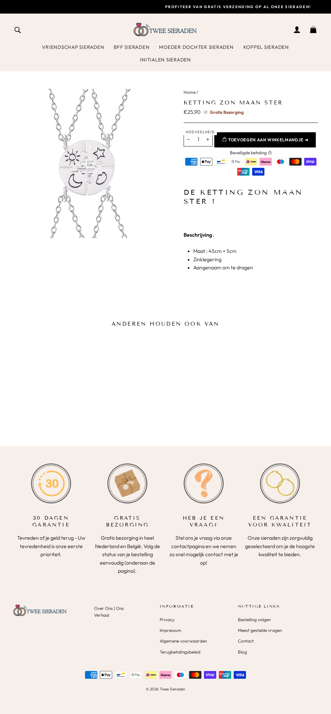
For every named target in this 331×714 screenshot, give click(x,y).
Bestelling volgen (254, 619)
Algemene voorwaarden (183, 641)
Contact (246, 641)
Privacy (167, 619)
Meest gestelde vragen (260, 630)
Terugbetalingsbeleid (180, 652)
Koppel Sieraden (266, 47)
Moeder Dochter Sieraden (196, 47)
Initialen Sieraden (165, 60)
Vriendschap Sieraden (73, 47)
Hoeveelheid (200, 132)
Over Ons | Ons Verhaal (109, 611)
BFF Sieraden (131, 47)
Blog (242, 652)
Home (190, 92)
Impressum (170, 630)
